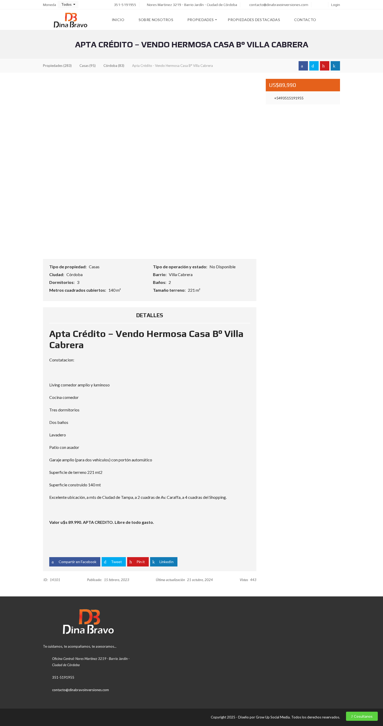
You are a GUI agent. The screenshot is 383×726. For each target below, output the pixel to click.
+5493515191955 (288, 98)
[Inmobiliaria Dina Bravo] (71, 19)
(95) (87, 65)
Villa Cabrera (181, 274)
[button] (68, 4)
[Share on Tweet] (314, 66)
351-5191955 (124, 5)
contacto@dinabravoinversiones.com (278, 5)
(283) (57, 65)
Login (335, 5)
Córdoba (74, 274)
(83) (113, 65)
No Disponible (222, 266)
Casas (94, 266)
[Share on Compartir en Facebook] (303, 66)
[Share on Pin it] (324, 66)
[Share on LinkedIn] (335, 66)
